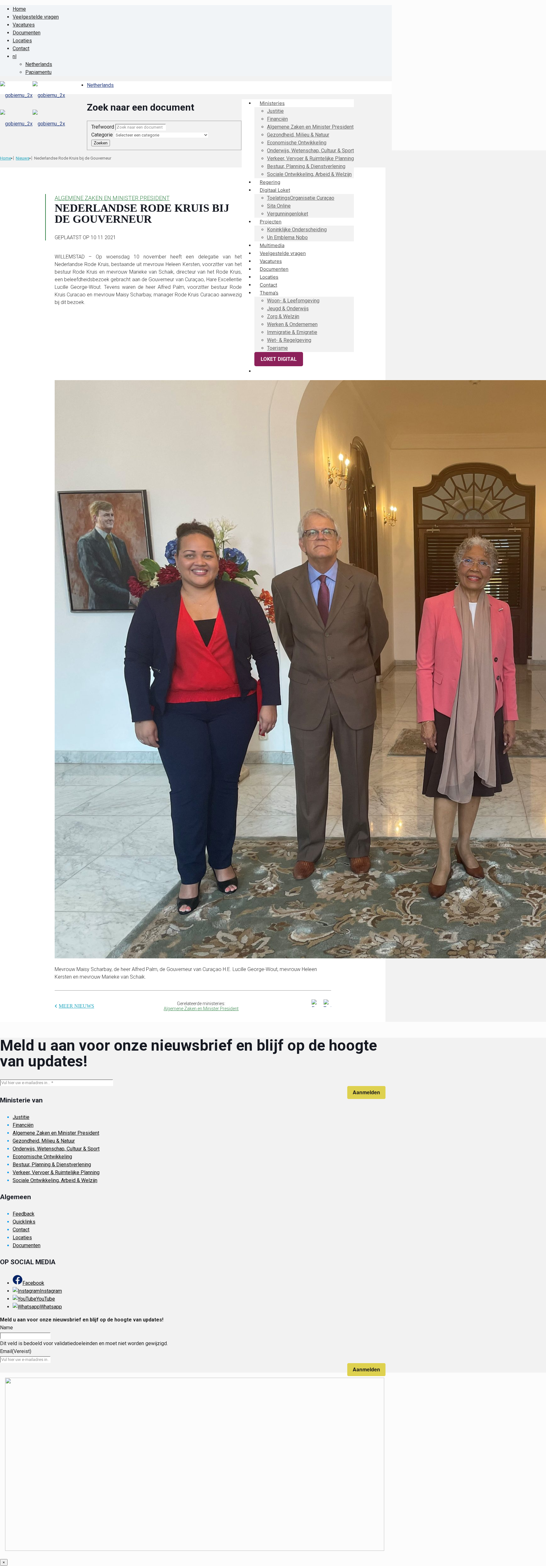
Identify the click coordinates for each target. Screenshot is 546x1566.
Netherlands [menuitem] (38, 64)
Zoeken (100, 143)
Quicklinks (24, 1222)
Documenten (26, 33)
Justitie (21, 1117)
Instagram (51, 1291)
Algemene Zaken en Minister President (112, 198)
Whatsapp (51, 1307)
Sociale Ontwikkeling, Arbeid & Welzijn (55, 1180)
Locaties (22, 41)
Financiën (23, 1125)
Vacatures (24, 25)
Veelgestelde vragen (36, 17)
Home (19, 9)
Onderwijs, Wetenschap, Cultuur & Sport (56, 1149)
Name (6, 1328)
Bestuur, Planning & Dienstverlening (52, 1165)
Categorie (102, 135)
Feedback (23, 1214)
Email (15, 1351)
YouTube (45, 1299)
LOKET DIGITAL (279, 359)
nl (14, 56)
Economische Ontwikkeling (42, 1157)
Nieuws (22, 158)
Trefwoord (103, 127)
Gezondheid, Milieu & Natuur (44, 1141)
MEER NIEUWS (76, 1006)
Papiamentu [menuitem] (38, 72)
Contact (21, 49)
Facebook (33, 1283)
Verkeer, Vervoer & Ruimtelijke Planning (56, 1172)
